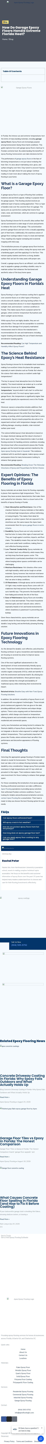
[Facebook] (4, 887)
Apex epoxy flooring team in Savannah (15, 451)
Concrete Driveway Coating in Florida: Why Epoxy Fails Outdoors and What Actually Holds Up (22, 1080)
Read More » (5, 1097)
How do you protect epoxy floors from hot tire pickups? (21, 828)
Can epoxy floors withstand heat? (17, 818)
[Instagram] (8, 887)
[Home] (14, 1419)
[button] (42, 71)
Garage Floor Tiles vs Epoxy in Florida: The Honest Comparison (22, 1141)
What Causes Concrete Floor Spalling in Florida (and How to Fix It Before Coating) (19, 1202)
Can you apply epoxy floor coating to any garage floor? (21, 838)
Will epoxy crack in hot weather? (17, 822)
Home (4, 39)
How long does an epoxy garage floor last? (21, 833)
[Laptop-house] (13, 887)
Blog (11, 39)
